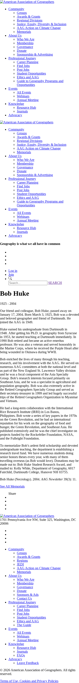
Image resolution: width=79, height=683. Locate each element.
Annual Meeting (28, 100)
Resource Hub (26, 107)
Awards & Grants (28, 16)
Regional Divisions (29, 20)
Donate (22, 50)
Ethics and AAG (28, 77)
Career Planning (27, 62)
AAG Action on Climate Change (39, 28)
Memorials (24, 31)
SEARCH (55, 283)
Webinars (23, 96)
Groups (22, 13)
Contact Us (24, 598)
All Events (24, 92)
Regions (22, 560)
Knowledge (16, 104)
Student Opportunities (31, 73)
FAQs (21, 655)
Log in (12, 271)
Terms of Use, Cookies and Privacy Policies (29, 681)
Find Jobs (23, 66)
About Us (14, 35)
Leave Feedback (28, 663)
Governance (25, 47)
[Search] (10, 279)
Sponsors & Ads (28, 594)
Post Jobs (23, 69)
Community (16, 9)
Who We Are (25, 39)
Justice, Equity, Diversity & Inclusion (41, 24)
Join (11, 274)
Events (12, 88)
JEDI (20, 564)
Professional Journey (22, 58)
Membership (25, 43)
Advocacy (15, 115)
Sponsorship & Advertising (35, 54)
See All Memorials (12, 486)
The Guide (24, 625)
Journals (22, 111)
